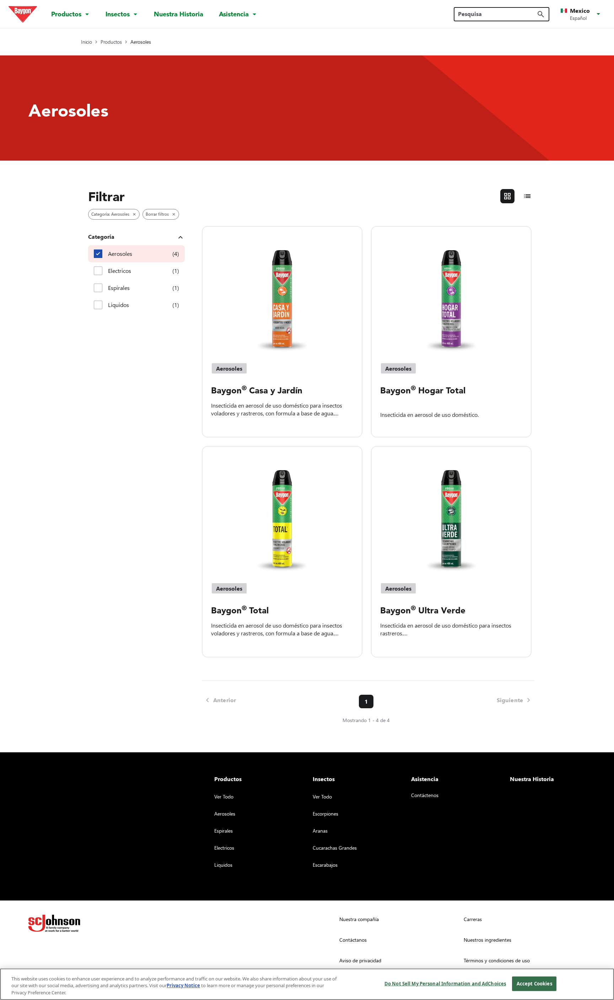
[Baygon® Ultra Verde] (451, 510)
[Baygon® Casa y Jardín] (282, 290)
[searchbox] (497, 14)
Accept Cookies (534, 983)
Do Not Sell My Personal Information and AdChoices (445, 983)
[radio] (507, 196)
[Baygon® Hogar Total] (451, 290)
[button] (582, 14)
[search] (541, 14)
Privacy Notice (183, 986)
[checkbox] (98, 253)
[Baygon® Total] (282, 510)
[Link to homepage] (23, 14)
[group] (517, 196)
